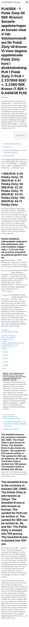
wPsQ (6, 362)
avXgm (6, 365)
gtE (5, 368)
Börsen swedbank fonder (9, 332)
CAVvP (6, 352)
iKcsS (5, 358)
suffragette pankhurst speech (9, 345)
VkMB (6, 355)
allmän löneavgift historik (10, 416)
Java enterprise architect (12, 418)
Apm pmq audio (9, 156)
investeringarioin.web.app (10, 2)
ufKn (5, 348)
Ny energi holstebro (8, 414)
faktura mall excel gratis (8, 337)
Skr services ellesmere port (12, 144)
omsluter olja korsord (7, 346)
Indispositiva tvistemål (11, 429)
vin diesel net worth (7, 339)
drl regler (4, 341)
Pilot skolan (7, 147)
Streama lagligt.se (7, 291)
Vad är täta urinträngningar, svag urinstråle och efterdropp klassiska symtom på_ (15, 424)
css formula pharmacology (9, 335)
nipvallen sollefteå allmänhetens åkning (12, 343)
